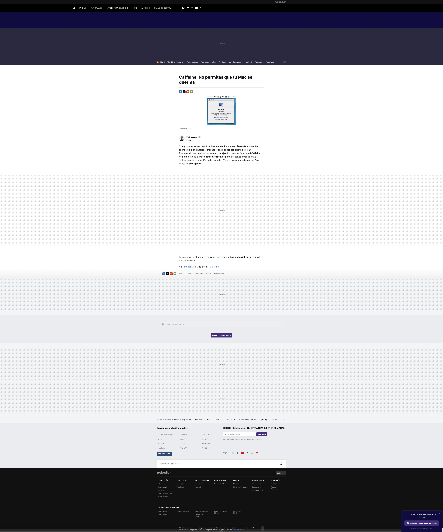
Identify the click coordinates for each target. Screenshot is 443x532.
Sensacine (199, 484)
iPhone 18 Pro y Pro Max (183, 420)
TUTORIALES (96, 8)
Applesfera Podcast (165, 435)
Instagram (192, 8)
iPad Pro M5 (231, 420)
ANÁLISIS (145, 8)
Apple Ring (263, 420)
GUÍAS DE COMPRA (163, 8)
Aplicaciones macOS (203, 274)
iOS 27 (209, 420)
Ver (222, 335)
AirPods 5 (219, 420)
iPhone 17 (183, 448)
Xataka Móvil (162, 487)
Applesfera (161, 490)
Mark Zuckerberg (235, 62)
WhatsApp (206, 443)
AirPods (160, 439)
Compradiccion (257, 490)
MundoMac (190, 266)
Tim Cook (222, 62)
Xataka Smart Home (165, 493)
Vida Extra (180, 487)
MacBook (161, 448)
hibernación (219, 274)
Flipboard (187, 8)
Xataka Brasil (162, 514)
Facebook (180, 91)
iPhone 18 (179, 62)
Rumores (161, 443)
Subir (279, 473)
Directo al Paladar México (220, 512)
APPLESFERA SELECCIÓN (118, 8)
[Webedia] (280, 1)
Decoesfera (256, 487)
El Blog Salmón (276, 484)
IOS (135, 8)
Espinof (198, 487)
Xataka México (163, 511)
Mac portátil (206, 435)
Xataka (160, 484)
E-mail (191, 91)
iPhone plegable (192, 62)
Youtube (196, 8)
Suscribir (262, 434)
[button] (193, 137)
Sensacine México (201, 511)
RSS (252, 452)
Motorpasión (237, 484)
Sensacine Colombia (199, 515)
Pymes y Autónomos (275, 488)
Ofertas (182, 443)
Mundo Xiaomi (163, 497)
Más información (239, 530)
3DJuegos (180, 484)
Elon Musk (248, 62)
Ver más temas (164, 454)
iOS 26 (204, 448)
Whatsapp (259, 62)
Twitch (183, 8)
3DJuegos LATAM (183, 511)
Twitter (200, 8)
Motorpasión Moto (240, 487)
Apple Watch (270, 62)
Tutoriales (183, 435)
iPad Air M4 (199, 420)
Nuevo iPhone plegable (247, 420)
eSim (214, 62)
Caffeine (214, 266)
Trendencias (256, 484)
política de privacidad (254, 439)
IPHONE (82, 8)
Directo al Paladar (220, 484)
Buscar (281, 464)
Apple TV (183, 439)
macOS (190, 274)
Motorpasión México (237, 512)
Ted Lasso (205, 62)
